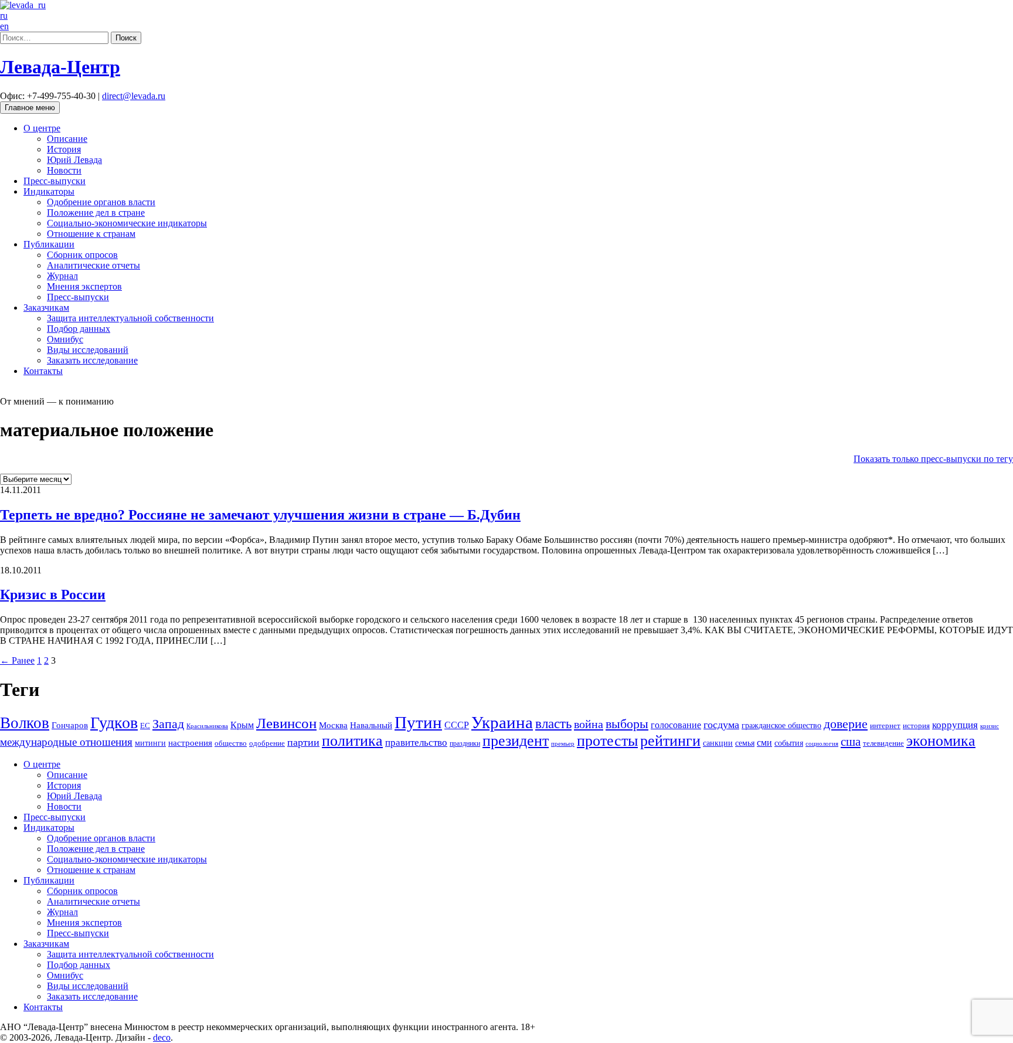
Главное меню (30, 107)
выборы (627, 723)
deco (162, 1037)
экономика (940, 740)
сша (851, 741)
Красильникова (207, 725)
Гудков (114, 723)
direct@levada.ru (133, 96)
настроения (190, 743)
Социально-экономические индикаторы (127, 223)
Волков (24, 723)
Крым (242, 725)
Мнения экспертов (84, 286)
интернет (885, 726)
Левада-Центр (60, 66)
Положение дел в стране (96, 213)
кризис (989, 725)
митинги (150, 743)
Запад (168, 723)
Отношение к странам (91, 234)
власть (553, 723)
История (64, 149)
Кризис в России (53, 594)
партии (303, 742)
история (916, 725)
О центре (41, 128)
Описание (67, 139)
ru (4, 16)
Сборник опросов (82, 255)
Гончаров (70, 725)
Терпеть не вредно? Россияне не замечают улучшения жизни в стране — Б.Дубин (260, 514)
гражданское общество (781, 725)
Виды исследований (87, 350)
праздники (465, 743)
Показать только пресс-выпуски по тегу (933, 459)
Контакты (43, 371)
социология (821, 743)
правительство (416, 742)
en (4, 26)
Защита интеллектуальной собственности (130, 318)
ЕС (145, 726)
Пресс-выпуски (54, 181)
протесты (607, 740)
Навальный (371, 725)
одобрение (267, 743)
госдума (721, 725)
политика (352, 740)
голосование (676, 725)
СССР (456, 725)
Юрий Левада (74, 160)
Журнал (62, 276)
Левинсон (286, 723)
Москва (333, 725)
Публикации (48, 244)
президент (515, 740)
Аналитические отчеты (93, 265)
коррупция (955, 725)
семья (744, 743)
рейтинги (670, 740)
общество (231, 743)
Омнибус (65, 339)
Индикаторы (48, 191)
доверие (846, 723)
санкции (718, 743)
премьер (563, 743)
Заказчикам (46, 307)
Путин (418, 722)
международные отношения (66, 742)
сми (764, 742)
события (788, 743)
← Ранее (17, 660)
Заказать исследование (92, 360)
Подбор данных (78, 329)
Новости (64, 170)
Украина (502, 722)
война (588, 724)
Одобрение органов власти (101, 202)
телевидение (883, 743)
